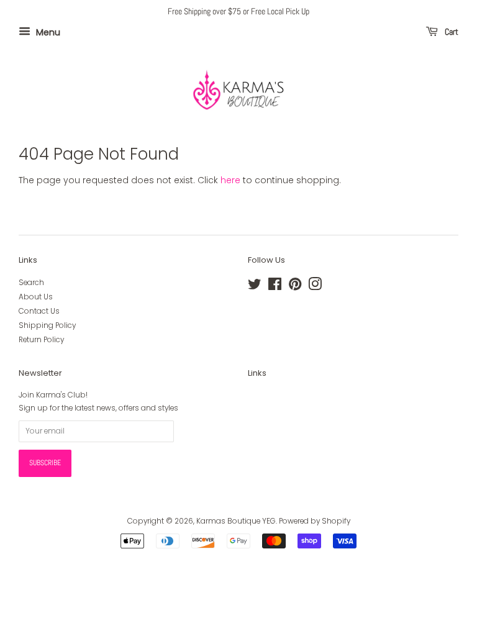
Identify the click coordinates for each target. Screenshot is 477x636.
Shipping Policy (47, 325)
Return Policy (41, 340)
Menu (47, 31)
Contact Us (39, 311)
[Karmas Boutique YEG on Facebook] (275, 287)
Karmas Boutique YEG (236, 521)
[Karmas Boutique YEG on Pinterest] (295, 287)
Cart (450, 31)
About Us (36, 297)
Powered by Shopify (314, 521)
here (230, 180)
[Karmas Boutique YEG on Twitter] (254, 287)
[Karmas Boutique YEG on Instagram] (315, 287)
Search (31, 283)
